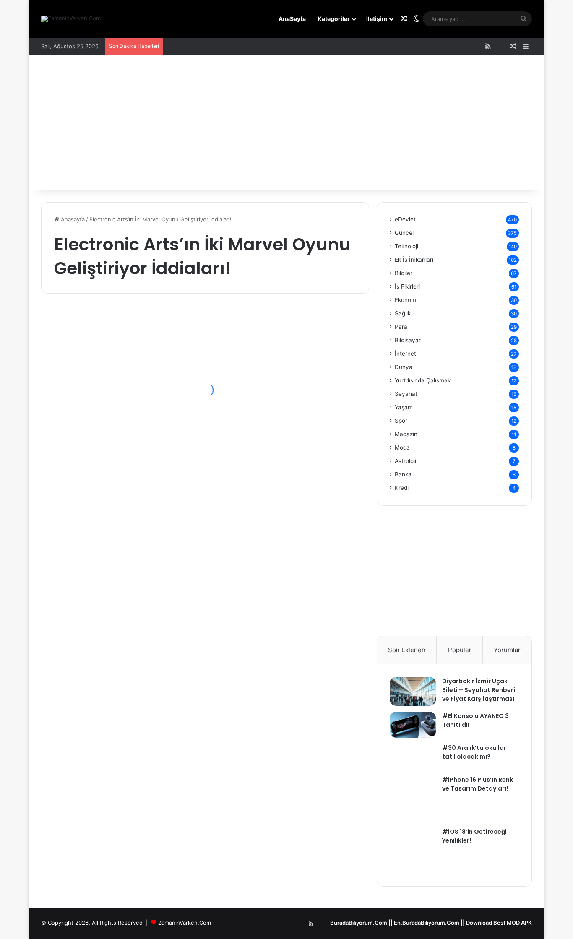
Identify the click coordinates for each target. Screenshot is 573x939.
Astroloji (405, 461)
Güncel (404, 232)
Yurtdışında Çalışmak (423, 380)
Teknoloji (406, 246)
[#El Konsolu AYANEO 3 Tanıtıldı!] (413, 725)
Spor (401, 420)
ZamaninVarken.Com (184, 922)
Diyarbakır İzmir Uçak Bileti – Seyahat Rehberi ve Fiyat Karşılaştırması (478, 690)
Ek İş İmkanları (414, 259)
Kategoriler (334, 18)
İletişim (376, 18)
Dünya (403, 367)
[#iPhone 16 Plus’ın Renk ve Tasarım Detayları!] (413, 798)
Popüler (459, 650)
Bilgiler (403, 273)
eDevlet (405, 219)
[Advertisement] (286, 126)
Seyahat (406, 393)
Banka (403, 474)
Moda (402, 447)
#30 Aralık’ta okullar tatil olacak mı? (474, 752)
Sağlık (403, 313)
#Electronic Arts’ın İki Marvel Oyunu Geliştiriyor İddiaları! (118, 404)
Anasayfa (72, 219)
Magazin (406, 434)
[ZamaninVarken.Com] (71, 19)
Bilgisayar (408, 340)
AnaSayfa (292, 18)
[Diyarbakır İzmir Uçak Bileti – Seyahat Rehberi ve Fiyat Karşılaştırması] (413, 691)
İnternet (405, 353)
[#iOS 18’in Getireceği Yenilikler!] (413, 850)
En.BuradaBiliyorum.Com (426, 922)
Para (401, 326)
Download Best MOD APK (499, 922)
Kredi (402, 487)
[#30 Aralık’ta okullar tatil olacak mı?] (413, 757)
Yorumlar (507, 650)
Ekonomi (406, 300)
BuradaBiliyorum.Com (358, 922)
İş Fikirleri (407, 286)
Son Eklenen (406, 650)
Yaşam (404, 407)
